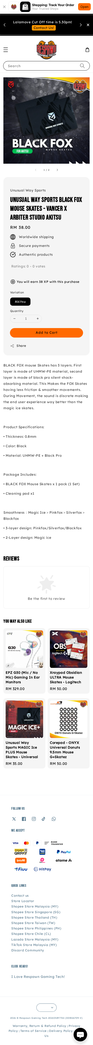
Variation (17, 292)
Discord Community (27, 950)
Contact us (20, 896)
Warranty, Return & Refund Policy (39, 1026)
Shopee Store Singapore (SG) (35, 912)
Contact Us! (44, 28)
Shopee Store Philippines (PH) (36, 928)
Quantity (16, 311)
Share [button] (21, 346)
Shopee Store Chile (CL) (31, 934)
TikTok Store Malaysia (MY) (34, 945)
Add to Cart (47, 332)
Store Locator (22, 901)
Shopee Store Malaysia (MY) (34, 906)
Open (84, 7)
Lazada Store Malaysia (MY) (34, 939)
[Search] (82, 65)
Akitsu (20, 302)
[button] (6, 50)
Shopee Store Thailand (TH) (34, 917)
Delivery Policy (61, 1031)
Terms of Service (33, 1031)
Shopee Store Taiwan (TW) (33, 923)
